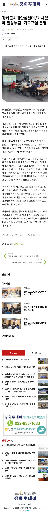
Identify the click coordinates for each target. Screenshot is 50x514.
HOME (4, 11)
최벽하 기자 (8, 29)
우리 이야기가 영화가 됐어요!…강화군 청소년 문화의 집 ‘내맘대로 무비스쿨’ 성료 (19, 375)
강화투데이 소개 (25, 504)
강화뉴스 (12, 11)
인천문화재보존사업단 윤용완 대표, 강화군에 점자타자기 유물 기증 (20, 461)
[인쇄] (9, 39)
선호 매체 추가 (11, 33)
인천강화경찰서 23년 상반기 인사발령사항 (20, 445)
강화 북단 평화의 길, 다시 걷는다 (16, 359)
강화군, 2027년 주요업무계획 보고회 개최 (19, 367)
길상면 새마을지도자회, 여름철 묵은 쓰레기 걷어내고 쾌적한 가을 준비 (19, 390)
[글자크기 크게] (17, 39)
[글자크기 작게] (13, 39)
